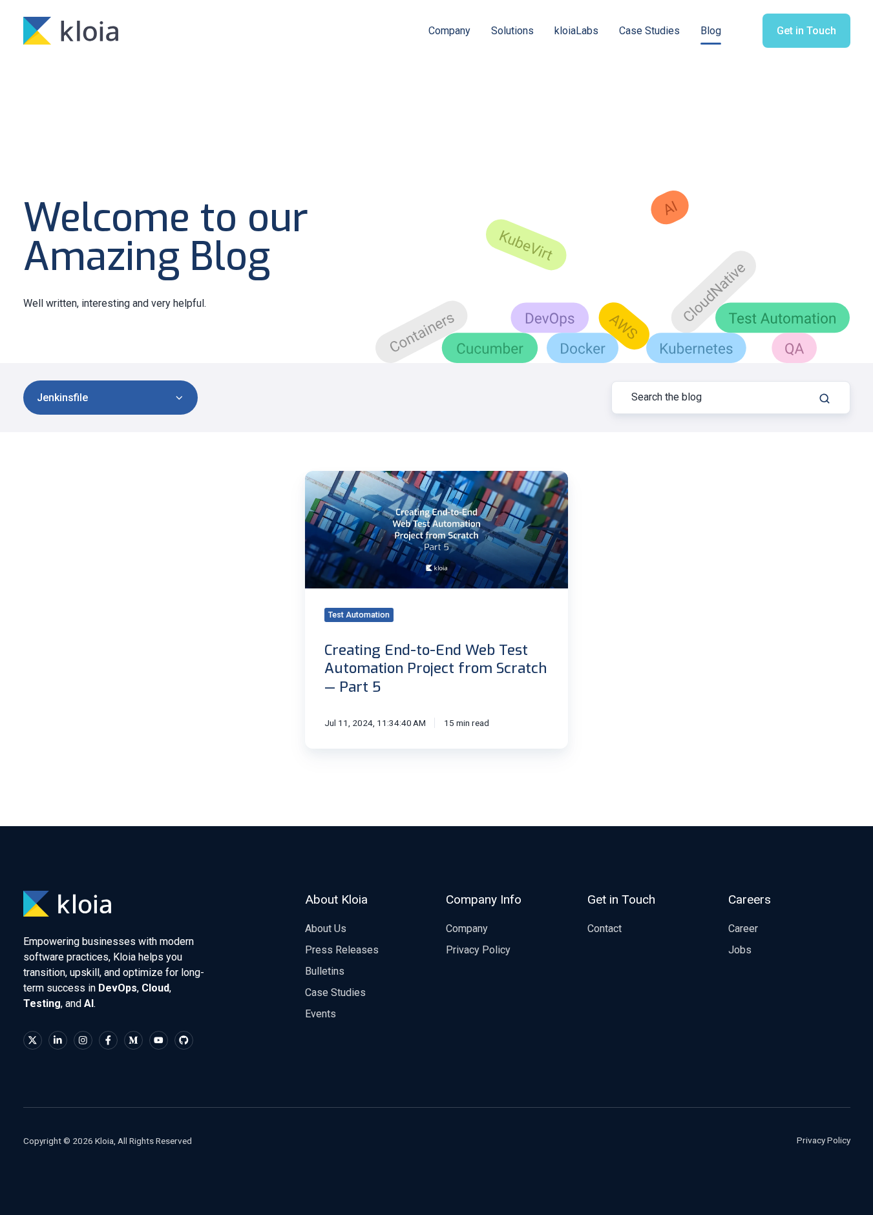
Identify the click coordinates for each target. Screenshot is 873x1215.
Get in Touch (806, 31)
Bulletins (324, 971)
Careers (749, 899)
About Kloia (336, 899)
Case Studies (649, 31)
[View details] (32, 1040)
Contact (604, 928)
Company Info (483, 899)
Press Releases (342, 950)
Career (743, 928)
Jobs (740, 950)
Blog (710, 31)
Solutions (512, 31)
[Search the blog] (824, 398)
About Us (325, 928)
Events (320, 1014)
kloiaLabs (576, 31)
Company (449, 31)
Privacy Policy (478, 950)
